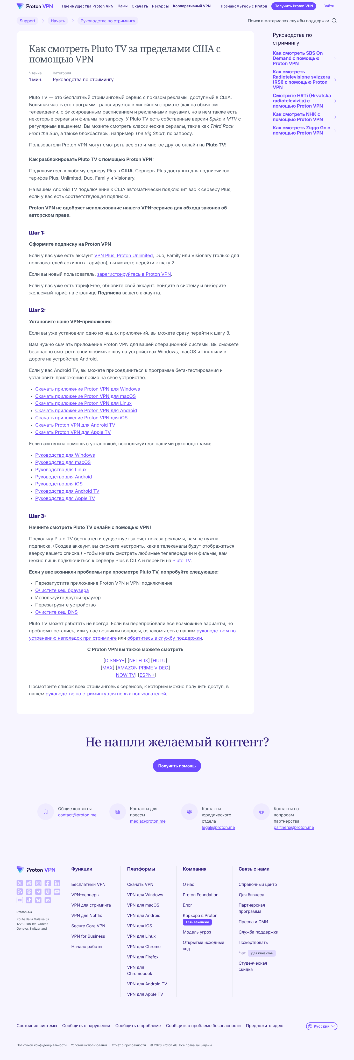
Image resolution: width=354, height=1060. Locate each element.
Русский (322, 1026)
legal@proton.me (218, 827)
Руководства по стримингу (108, 20)
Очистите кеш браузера (62, 590)
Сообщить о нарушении (86, 1025)
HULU (159, 660)
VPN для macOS (143, 905)
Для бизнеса (251, 894)
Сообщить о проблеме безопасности (203, 1025)
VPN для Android (143, 915)
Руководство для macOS (63, 462)
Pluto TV (182, 560)
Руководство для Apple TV (65, 498)
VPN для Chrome (143, 946)
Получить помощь (177, 765)
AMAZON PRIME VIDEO (142, 668)
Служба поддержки (258, 932)
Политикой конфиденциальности (42, 1045)
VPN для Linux (141, 936)
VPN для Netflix (86, 915)
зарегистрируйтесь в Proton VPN (134, 274)
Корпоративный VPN (192, 6)
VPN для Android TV (147, 983)
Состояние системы (37, 1025)
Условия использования (89, 1045)
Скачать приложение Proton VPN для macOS (85, 396)
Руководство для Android (63, 477)
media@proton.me (148, 821)
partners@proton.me (294, 827)
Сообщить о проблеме (138, 1025)
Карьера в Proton (200, 915)
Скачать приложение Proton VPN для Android (86, 410)
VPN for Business (88, 936)
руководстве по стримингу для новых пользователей (106, 694)
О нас (188, 884)
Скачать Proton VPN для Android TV (75, 425)
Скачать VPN (140, 884)
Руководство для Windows (65, 455)
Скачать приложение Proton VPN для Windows (87, 389)
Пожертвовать (253, 942)
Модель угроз (197, 932)
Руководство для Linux (61, 469)
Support (27, 20)
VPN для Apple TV (145, 994)
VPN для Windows (145, 894)
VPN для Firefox (142, 956)
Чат (242, 952)
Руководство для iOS (59, 484)
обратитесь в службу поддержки (165, 638)
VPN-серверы (85, 894)
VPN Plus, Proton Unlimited (123, 255)
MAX (107, 668)
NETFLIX (138, 660)
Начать (58, 20)
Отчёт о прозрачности (129, 1045)
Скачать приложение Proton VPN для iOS (81, 418)
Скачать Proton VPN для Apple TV (73, 432)
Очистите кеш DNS (56, 612)
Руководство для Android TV (67, 491)
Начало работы (86, 946)
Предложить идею (264, 1025)
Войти (328, 6)
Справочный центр (258, 884)
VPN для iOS (139, 925)
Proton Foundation (200, 894)
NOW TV (125, 675)
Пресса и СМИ (253, 921)
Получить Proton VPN (293, 6)
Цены (123, 6)
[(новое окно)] (20, 883)
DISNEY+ (115, 660)
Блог (187, 905)
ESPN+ (147, 675)
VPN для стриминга (91, 905)
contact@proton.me (77, 814)
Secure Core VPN (88, 925)
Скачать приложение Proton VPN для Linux (83, 403)
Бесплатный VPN (88, 884)
